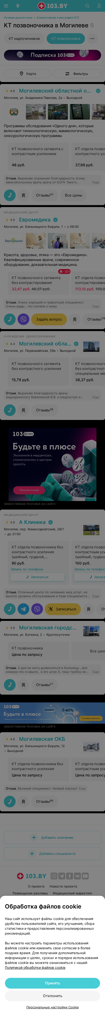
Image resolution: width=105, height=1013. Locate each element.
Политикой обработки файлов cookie (35, 967)
